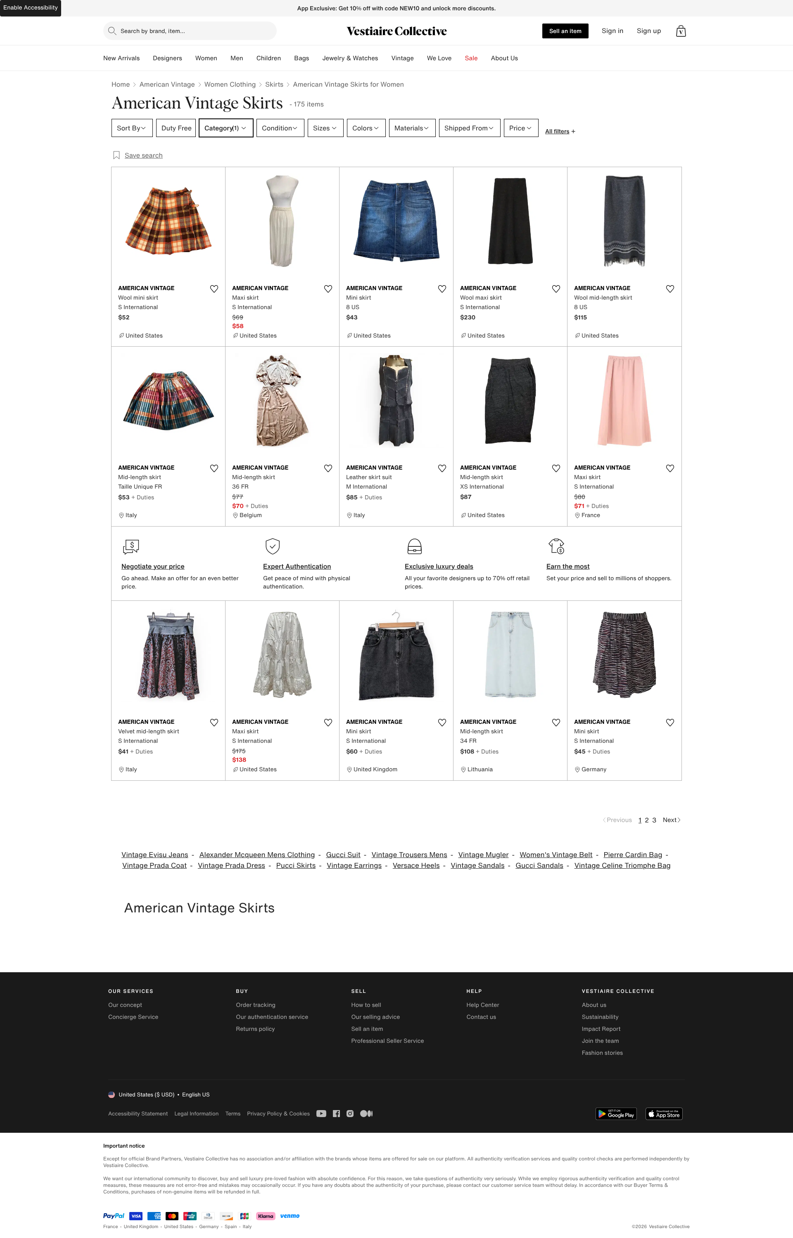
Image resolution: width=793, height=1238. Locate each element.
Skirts (274, 84)
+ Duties (142, 497)
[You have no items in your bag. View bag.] (681, 31)
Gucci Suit (343, 855)
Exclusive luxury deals (439, 566)
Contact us (481, 1017)
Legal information (196, 1114)
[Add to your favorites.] (214, 289)
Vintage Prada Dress (231, 865)
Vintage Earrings (354, 865)
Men (236, 58)
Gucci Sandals (539, 865)
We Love (439, 58)
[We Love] (458, 58)
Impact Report (601, 1029)
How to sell (366, 1005)
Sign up (649, 30)
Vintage (402, 58)
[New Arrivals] (146, 58)
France (110, 1227)
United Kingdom (141, 1227)
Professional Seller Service (387, 1041)
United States (179, 1227)
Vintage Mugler (483, 855)
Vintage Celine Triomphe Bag (623, 865)
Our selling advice (375, 1017)
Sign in (613, 30)
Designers (167, 58)
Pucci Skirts (296, 865)
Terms (232, 1114)
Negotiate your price (153, 566)
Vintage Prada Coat (154, 865)
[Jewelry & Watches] (384, 58)
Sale (471, 58)
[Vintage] (420, 58)
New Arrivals (121, 58)
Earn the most (568, 566)
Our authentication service (272, 1017)
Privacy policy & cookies (278, 1114)
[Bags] (315, 58)
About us (594, 1005)
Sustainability (600, 1017)
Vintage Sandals (477, 865)
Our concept (125, 1005)
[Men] (250, 58)
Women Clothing (230, 84)
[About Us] (524, 58)
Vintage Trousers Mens (409, 855)
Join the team (600, 1041)
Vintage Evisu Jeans (154, 855)
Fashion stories (602, 1053)
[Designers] (188, 58)
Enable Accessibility (30, 7)
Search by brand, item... (153, 30)
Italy (247, 1227)
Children (268, 58)
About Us (504, 58)
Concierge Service (133, 1017)
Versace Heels (416, 865)
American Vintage (167, 84)
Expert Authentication (297, 566)
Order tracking (255, 1005)
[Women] (224, 58)
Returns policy (255, 1029)
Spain (231, 1227)
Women (206, 58)
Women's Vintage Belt (556, 855)
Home (121, 84)
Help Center (483, 1005)
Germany (209, 1227)
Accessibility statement (138, 1114)
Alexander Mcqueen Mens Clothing (257, 855)
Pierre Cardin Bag (632, 855)
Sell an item (565, 30)
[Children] (287, 58)
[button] (681, 31)
